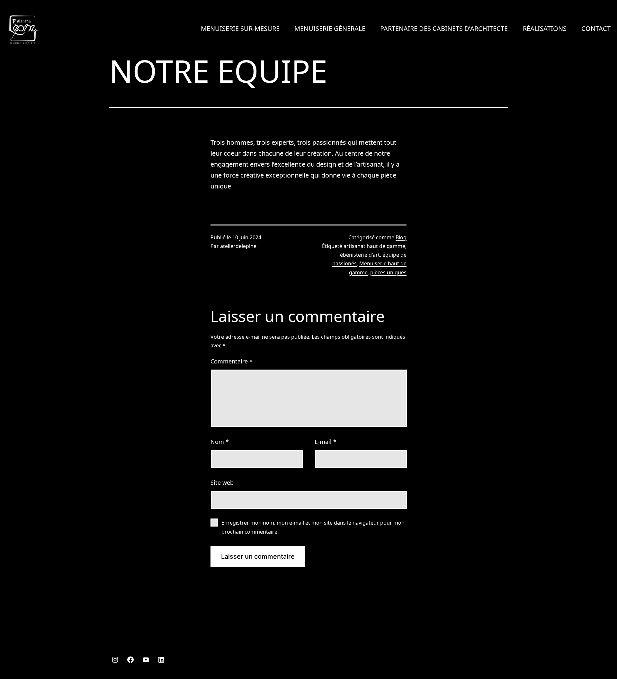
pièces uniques (388, 272)
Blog (401, 237)
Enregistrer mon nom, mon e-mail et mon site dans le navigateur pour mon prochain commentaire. (313, 527)
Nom (219, 441)
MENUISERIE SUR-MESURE (240, 28)
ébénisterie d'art (360, 254)
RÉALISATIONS (545, 28)
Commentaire (231, 361)
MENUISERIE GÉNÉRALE (329, 28)
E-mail (325, 441)
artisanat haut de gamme (374, 246)
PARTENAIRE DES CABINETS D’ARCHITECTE (444, 28)
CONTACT (596, 28)
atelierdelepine (238, 246)
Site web (222, 482)
